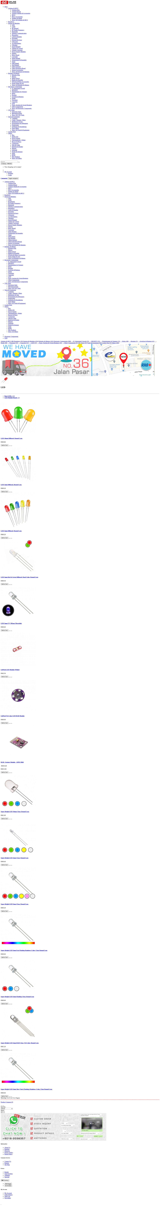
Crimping (14, 118)
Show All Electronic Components (21, 108)
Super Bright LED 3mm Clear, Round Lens (14, 858)
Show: (3, 1110)
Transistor (15, 100)
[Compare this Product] (11, 445)
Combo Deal (12, 132)
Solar (13, 153)
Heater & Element (17, 152)
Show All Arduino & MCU (20, 20)
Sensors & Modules (14, 23)
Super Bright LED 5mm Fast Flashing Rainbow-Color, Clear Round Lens (24, 950)
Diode (13, 98)
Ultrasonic (15, 42)
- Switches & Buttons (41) (146, 341)
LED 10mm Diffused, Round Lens (11, 438)
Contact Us (7, 1161)
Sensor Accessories (17, 70)
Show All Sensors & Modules (20, 72)
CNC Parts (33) (82, 343)
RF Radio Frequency (18, 30)
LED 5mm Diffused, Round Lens (11, 531)
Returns (6, 1163)
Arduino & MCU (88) (7, 341)
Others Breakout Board (18, 68)
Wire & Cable (16, 145)
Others (10, 133)
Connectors (15, 143)
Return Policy (8, 1154)
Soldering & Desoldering (19, 127)
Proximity (15, 38)
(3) (12, 398)
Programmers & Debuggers (20, 123)
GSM (13, 27)
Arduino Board (16, 12)
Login (10, 175)
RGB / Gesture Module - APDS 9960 (12, 762)
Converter (15, 57)
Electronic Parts (16, 112)
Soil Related (15, 65)
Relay (13, 93)
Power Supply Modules (19, 52)
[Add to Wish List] (9, 445)
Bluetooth (15, 32)
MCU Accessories (17, 17)
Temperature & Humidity (19, 60)
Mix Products (16, 157)
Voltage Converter (17, 50)
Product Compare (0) (7, 1102)
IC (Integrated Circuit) (18, 88)
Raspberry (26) (18, 341)
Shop (6, 7)
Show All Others (17, 158)
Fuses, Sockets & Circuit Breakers (22, 105)
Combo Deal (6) (106, 343)
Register (10, 173)
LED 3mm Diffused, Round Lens (11, 484)
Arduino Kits (16, 10)
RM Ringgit (8, 1184)
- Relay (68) (124, 341)
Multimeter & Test (17, 122)
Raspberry (11, 22)
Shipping (7, 1151)
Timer (13, 62)
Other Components (17, 107)
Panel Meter (15, 128)
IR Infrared (15, 28)
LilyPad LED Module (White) (10, 670)
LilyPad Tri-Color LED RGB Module (12, 716)
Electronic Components (15, 87)
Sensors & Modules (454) (30, 341)
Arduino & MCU (13, 8)
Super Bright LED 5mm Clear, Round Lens (14, 904)
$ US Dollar (8, 1185)
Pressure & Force (17, 40)
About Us (7, 1147)
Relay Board (15, 55)
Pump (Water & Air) (18, 83)
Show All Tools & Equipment (20, 130)
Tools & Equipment (14, 117)
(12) (9, 396)
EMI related (15, 63)
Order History (8, 1195)
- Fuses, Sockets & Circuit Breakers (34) (49, 343)
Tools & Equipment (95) (94, 343)
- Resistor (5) (133, 341)
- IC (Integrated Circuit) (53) (80, 341)
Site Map (7, 1165)
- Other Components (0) (69, 343)
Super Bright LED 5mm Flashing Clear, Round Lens (17, 996)
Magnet (14, 148)
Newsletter (7, 1198)
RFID (13, 155)
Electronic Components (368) (62, 341)
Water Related (16, 58)
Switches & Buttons (18, 97)
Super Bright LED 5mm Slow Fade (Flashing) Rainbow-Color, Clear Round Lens (26, 1089)
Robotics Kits (16, 75)
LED (13, 103)
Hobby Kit (15, 137)
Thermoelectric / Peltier (18, 140)
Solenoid (14, 150)
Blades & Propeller (17, 80)
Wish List (7, 1196)
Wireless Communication (19, 33)
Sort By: (3, 1107)
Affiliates (7, 1175)
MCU (13, 15)
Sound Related (16, 47)
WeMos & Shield (17, 18)
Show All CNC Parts (18, 115)
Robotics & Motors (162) (46, 341)
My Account (8, 1193)
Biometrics (15, 35)
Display (14, 53)
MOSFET (15, 90)
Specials (6, 1177)
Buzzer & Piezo (16, 142)
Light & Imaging (17, 37)
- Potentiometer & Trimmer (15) (110, 341)
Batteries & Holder (17, 147)
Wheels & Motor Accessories (20, 82)
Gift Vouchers (8, 1174)
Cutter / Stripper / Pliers (19, 120)
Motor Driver (16, 78)
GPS (13, 25)
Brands (6, 1172)
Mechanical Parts (17, 113)
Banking (6, 1149)
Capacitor (15, 102)
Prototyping (15, 125)
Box (13, 135)
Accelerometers (16, 43)
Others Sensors (16, 67)
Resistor (14, 95)
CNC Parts (11, 110)
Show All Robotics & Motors (20, 85)
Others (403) (115, 343)
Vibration (14, 45)
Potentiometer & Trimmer (19, 92)
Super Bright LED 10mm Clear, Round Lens (15, 811)
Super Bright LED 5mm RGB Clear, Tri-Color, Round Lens (20, 1043)
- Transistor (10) (13, 343)
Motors (14, 77)
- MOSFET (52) (94, 341)
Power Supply (16, 138)
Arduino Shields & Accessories (21, 13)
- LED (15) (33, 343)
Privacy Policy (8, 1152)
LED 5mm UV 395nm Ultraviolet (11, 623)
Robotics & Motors (13, 73)
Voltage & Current (17, 48)
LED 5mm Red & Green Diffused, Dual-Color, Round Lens (19, 577)
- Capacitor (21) (23, 343)
